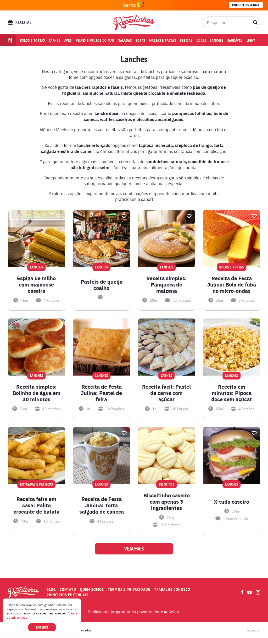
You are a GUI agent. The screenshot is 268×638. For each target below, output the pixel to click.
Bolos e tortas (32, 40)
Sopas (140, 40)
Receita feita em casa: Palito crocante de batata (36, 505)
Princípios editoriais (67, 595)
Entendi (42, 627)
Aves (68, 40)
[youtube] (249, 592)
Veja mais (134, 548)
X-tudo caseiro (231, 501)
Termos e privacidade (129, 589)
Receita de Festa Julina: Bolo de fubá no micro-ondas (231, 284)
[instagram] (258, 592)
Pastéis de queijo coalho (101, 284)
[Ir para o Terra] (134, 5)
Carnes (54, 40)
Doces (201, 40)
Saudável (235, 40)
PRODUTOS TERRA (245, 5)
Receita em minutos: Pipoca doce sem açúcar (231, 392)
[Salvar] (59, 216)
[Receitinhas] (134, 22)
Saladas (125, 40)
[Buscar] (255, 22)
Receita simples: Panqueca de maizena (166, 284)
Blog (51, 589)
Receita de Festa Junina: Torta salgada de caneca (101, 505)
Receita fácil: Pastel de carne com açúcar (166, 392)
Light (251, 40)
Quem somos (92, 589)
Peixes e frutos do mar (95, 40)
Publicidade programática (112, 611)
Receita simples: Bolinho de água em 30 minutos (36, 392)
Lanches (216, 40)
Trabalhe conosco (172, 589)
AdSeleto (172, 611)
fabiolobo (253, 630)
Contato (68, 589)
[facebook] (242, 592)
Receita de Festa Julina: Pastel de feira (101, 392)
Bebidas (186, 40)
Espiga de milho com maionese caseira (36, 284)
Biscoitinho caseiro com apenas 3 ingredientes (166, 501)
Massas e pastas (162, 40)
